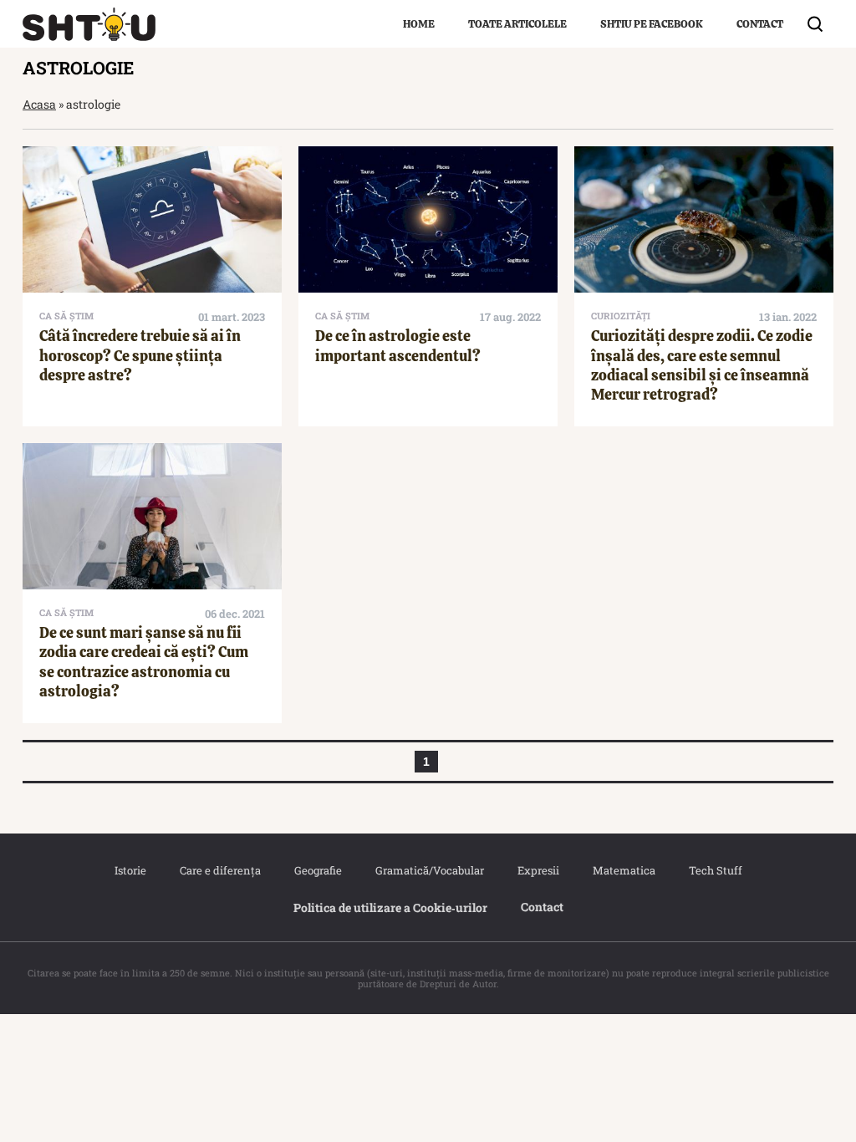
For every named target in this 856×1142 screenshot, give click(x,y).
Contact (759, 24)
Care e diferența (220, 870)
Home (419, 24)
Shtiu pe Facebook (651, 24)
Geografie (318, 870)
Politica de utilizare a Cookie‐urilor (390, 907)
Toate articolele (517, 24)
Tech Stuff (715, 870)
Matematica (624, 870)
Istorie (130, 870)
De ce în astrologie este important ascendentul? (398, 345)
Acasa (39, 104)
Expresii (538, 870)
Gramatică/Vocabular (429, 870)
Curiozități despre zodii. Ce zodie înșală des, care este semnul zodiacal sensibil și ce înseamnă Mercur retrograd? (702, 365)
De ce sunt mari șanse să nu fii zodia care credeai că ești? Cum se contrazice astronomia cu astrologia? (143, 662)
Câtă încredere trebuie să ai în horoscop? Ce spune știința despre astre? (140, 355)
